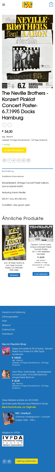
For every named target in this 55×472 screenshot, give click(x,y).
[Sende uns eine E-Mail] (9, 461)
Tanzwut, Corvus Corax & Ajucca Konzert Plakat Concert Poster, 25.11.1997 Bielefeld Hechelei (41, 249)
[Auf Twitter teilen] (14, 160)
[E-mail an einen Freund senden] (19, 160)
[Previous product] (10, 125)
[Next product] (4, 125)
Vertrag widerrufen (26, 460)
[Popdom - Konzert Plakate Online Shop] (27, 4)
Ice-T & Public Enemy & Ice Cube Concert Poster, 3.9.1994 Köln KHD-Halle (14, 266)
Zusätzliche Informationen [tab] (13, 176)
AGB (4, 320)
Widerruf (6, 325)
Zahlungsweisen (10, 316)
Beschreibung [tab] (8, 171)
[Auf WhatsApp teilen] (4, 160)
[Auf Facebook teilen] (9, 160)
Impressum (7, 333)
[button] (3, 4)
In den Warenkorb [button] (40, 274)
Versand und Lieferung (13, 312)
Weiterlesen (14, 275)
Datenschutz (8, 329)
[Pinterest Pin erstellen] (23, 160)
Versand (9, 136)
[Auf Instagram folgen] (4, 461)
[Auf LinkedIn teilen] (28, 160)
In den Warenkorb (14, 150)
